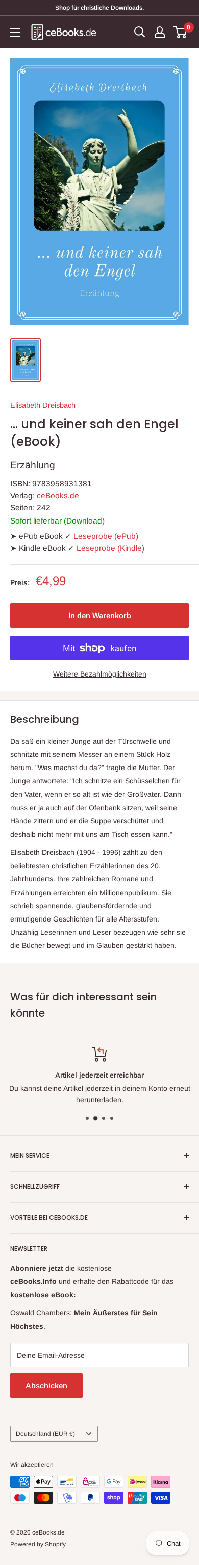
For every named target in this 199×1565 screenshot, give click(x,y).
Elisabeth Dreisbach (43, 405)
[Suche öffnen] (139, 32)
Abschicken (46, 1385)
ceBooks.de (58, 495)
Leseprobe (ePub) (105, 536)
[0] (180, 32)
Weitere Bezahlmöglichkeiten (99, 674)
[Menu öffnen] (15, 32)
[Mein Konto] (160, 32)
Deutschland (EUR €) (45, 1433)
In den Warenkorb (99, 615)
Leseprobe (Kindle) (110, 548)
